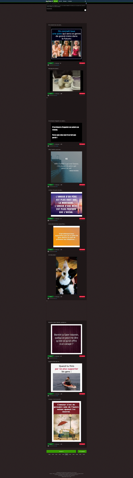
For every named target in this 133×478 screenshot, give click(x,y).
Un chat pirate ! (52, 254)
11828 (77, 454)
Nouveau (64, 1)
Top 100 (60, 1)
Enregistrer (83, 63)
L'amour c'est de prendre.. (54, 399)
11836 (49, 454)
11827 (80, 454)
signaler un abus (82, 64)
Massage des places (53, 68)
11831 (66, 454)
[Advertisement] (66, 17)
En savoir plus (49, 8)
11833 (60, 454)
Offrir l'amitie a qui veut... (54, 149)
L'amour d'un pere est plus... (55, 190)
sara (56, 95)
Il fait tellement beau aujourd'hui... (56, 224)
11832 (63, 454)
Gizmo (57, 220)
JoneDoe (57, 395)
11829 (73, 454)
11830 (70, 454)
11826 (84, 454)
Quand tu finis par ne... (54, 361)
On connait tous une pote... (55, 25)
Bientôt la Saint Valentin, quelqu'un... (57, 322)
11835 (53, 454)
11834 (56, 454)
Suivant (61, 451)
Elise (56, 251)
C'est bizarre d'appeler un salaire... (57, 121)
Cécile (57, 186)
